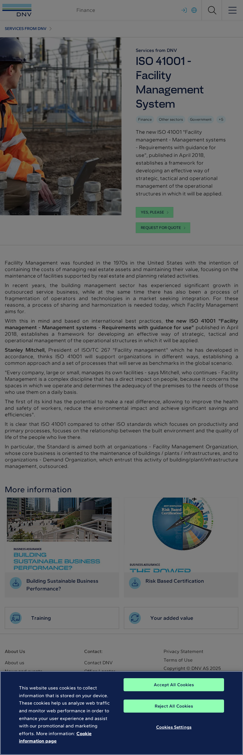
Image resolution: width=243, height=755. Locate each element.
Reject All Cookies (174, 706)
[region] (121, 713)
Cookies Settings (173, 727)
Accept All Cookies (174, 684)
